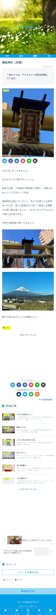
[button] (50, 372)
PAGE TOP (29, 591)
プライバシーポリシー (28, 606)
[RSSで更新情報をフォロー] (37, 394)
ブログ (7, 328)
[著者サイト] (18, 394)
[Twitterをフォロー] (25, 394)
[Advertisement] (28, 356)
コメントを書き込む (28, 572)
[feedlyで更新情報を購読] (31, 394)
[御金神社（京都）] (16, 160)
